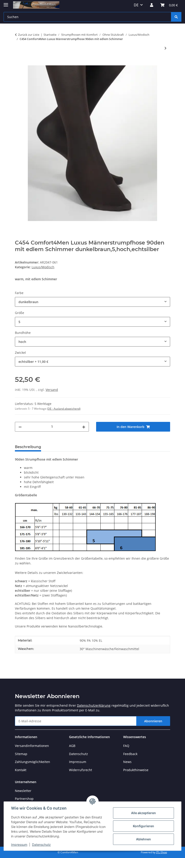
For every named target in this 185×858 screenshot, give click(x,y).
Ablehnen (143, 839)
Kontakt (20, 770)
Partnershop (24, 798)
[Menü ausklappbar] (6, 3)
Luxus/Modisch (43, 267)
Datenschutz (41, 844)
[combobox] (92, 302)
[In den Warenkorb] (18, 62)
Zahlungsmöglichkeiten (32, 762)
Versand (52, 389)
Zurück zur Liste (28, 35)
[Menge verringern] (20, 426)
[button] (151, 5)
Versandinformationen (32, 746)
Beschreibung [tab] (28, 447)
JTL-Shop (161, 852)
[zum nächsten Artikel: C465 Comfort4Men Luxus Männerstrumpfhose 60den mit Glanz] (165, 48)
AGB (72, 746)
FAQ (126, 746)
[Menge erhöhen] (84, 426)
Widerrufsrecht (80, 770)
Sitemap (21, 754)
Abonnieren (153, 721)
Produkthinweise (135, 770)
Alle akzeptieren (143, 813)
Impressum (19, 844)
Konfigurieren (143, 826)
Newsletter (23, 791)
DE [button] (136, 4)
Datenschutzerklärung (94, 705)
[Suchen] (176, 17)
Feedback (130, 754)
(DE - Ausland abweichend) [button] (64, 409)
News (127, 762)
